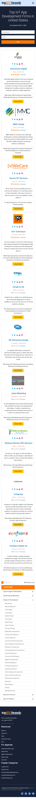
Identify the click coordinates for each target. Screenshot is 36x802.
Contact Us (4, 733)
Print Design (8, 619)
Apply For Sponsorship (6, 754)
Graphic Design (9, 616)
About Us (3, 730)
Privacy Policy (11, 789)
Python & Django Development (14, 672)
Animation (8, 681)
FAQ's (2, 736)
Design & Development (10, 600)
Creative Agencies (10, 637)
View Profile (18, 101)
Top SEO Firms (5, 766)
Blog (2, 741)
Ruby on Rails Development (13, 675)
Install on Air (18, 287)
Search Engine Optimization (12, 591)
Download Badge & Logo (7, 748)
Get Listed (4, 760)
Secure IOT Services (18, 178)
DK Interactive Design (18, 340)
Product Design (9, 625)
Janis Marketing (18, 393)
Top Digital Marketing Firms (8, 775)
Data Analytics (9, 684)
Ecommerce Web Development (14, 641)
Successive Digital (18, 69)
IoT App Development (11, 666)
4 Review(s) (23, 184)
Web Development (10, 606)
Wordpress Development (12, 647)
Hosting (7, 687)
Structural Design (10, 628)
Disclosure (19, 789)
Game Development (11, 653)
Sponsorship (4, 751)
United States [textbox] (5, 32)
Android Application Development (14, 650)
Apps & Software (8, 699)
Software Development (12, 634)
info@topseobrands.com (7, 723)
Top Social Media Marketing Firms (9, 772)
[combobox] (18, 32)
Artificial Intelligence (11, 662)
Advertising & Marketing (11, 596)
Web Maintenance (10, 690)
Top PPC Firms (5, 769)
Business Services (9, 694)
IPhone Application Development (14, 644)
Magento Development (11, 659)
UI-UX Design (8, 609)
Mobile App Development (12, 631)
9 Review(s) (23, 74)
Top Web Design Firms (7, 778)
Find (18, 42)
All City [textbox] (4, 37)
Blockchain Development (12, 678)
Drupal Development (11, 669)
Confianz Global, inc (19, 546)
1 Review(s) (23, 237)
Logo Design (8, 613)
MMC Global (18, 124)
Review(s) (22, 293)
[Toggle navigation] (33, 3)
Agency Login (4, 757)
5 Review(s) (23, 130)
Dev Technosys (18, 231)
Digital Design (9, 622)
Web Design (8, 603)
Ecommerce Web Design (12, 656)
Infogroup (18, 494)
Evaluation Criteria (6, 739)
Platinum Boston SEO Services (18, 443)
